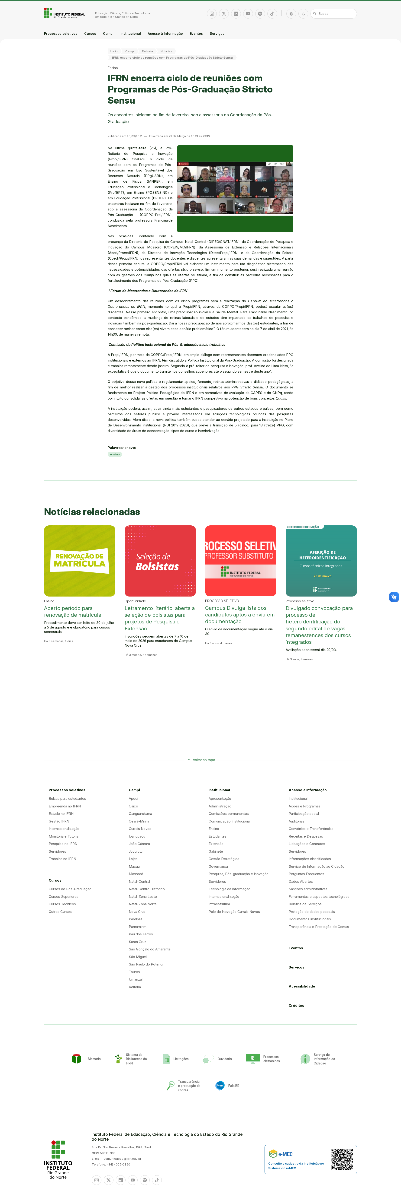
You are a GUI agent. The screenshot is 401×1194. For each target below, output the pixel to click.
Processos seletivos (60, 33)
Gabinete (216, 851)
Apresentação (220, 798)
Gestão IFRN (59, 821)
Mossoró (136, 874)
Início (114, 51)
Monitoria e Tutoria (63, 836)
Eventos (196, 33)
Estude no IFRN (61, 813)
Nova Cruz (137, 911)
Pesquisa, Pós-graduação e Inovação (238, 874)
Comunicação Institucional (229, 821)
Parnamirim (137, 926)
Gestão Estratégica (224, 859)
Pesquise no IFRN (63, 844)
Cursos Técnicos (62, 904)
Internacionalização (64, 828)
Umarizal (135, 979)
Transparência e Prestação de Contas (319, 926)
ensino (115, 454)
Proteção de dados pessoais (312, 911)
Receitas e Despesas (306, 836)
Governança (218, 866)
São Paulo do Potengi (146, 964)
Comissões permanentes (229, 813)
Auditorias (296, 821)
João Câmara (139, 844)
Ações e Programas (304, 806)
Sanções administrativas (308, 889)
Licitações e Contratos (307, 844)
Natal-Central (139, 881)
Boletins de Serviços (305, 904)
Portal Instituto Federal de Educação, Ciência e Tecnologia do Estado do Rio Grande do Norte (65, 13)
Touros (134, 972)
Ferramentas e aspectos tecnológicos (319, 896)
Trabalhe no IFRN (62, 859)
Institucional (130, 33)
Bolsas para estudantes (67, 798)
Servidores (57, 851)
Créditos (296, 1005)
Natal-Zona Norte (143, 904)
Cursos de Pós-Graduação (70, 889)
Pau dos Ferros (141, 934)
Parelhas (135, 919)
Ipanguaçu (137, 836)
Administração (220, 806)
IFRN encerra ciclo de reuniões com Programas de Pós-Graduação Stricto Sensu (172, 57)
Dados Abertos (301, 881)
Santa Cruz (137, 942)
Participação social (304, 813)
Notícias (166, 51)
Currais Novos (140, 828)
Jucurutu (135, 851)
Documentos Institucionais (310, 919)
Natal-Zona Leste (143, 896)
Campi (108, 33)
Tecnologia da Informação (229, 889)
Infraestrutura (219, 904)
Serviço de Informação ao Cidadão (316, 866)
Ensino (214, 828)
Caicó (133, 806)
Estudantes (217, 836)
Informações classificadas (310, 859)
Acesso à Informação (165, 33)
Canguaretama (140, 813)
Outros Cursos (60, 911)
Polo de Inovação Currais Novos (234, 911)
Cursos (90, 33)
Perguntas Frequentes (306, 874)
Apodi (133, 798)
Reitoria (147, 51)
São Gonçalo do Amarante (150, 949)
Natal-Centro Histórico (147, 889)
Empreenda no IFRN (65, 806)
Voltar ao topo (204, 760)
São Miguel (138, 957)
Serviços (217, 33)
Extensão (216, 844)
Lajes (133, 859)
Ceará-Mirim (139, 821)
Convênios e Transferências (311, 828)
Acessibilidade (302, 986)
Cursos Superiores (63, 896)
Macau (134, 866)
